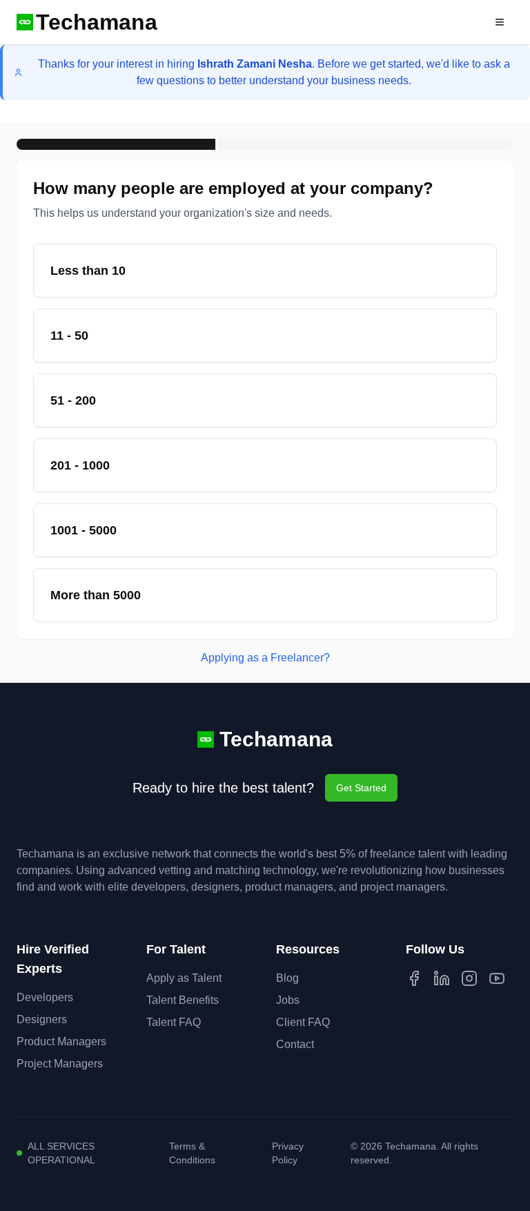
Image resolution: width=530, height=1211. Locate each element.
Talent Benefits (182, 1000)
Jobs (288, 1000)
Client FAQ (303, 1022)
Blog (287, 978)
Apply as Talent (184, 978)
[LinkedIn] (441, 978)
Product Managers (61, 1041)
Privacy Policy (288, 1153)
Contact (295, 1044)
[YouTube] (497, 978)
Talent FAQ (173, 1022)
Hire (460, 22)
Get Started (361, 787)
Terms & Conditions (192, 1153)
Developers (45, 997)
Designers (42, 1019)
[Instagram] (469, 978)
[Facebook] (414, 978)
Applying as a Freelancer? (265, 657)
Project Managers (60, 1063)
